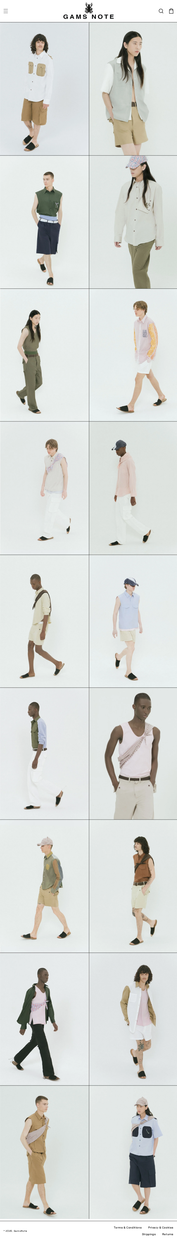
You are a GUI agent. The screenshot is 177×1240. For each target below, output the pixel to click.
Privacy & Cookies (161, 1227)
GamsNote (20, 1230)
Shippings (149, 1234)
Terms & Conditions (128, 1227)
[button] (6, 11)
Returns (168, 1234)
